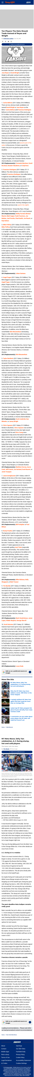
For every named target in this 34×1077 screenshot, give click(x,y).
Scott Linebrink (21, 419)
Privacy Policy (20, 1054)
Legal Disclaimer (6, 1060)
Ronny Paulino (7, 531)
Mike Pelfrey (7, 224)
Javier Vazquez (6, 472)
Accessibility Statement (23, 1060)
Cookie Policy (20, 1057)
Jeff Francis (9, 469)
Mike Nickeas (20, 579)
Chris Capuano (7, 425)
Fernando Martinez (22, 163)
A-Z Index (4, 1063)
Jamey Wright (13, 421)
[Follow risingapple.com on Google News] (30, 672)
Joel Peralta (11, 218)
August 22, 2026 (22, 820)
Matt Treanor (14, 582)
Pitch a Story (5, 1054)
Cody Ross (25, 165)
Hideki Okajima (11, 620)
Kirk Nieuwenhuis (15, 331)
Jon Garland (18, 469)
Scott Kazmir (26, 469)
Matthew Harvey (21, 467)
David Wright (15, 73)
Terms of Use (5, 1057)
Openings (19, 1046)
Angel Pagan (7, 277)
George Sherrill (21, 620)
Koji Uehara (5, 221)
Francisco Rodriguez (24, 110)
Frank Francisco (20, 216)
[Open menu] (2, 2)
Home (3, 727)
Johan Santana (20, 273)
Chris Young (19, 432)
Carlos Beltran (7, 102)
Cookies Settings (21, 1063)
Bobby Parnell (20, 213)
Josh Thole (18, 547)
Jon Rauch (27, 218)
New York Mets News (11, 1034)
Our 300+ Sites (20, 1049)
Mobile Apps (5, 1051)
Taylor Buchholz (8, 358)
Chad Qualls (19, 218)
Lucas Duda (19, 666)
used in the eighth (23, 205)
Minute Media (9, 1067)
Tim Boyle (6, 749)
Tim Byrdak (6, 586)
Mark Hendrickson (22, 618)
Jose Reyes (5, 73)
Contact (3, 1049)
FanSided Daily (20, 1051)
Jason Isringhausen (9, 475)
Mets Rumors (9, 727)
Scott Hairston (8, 624)
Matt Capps (10, 216)
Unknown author (8, 38)
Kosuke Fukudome (14, 165)
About (3, 1046)
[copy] (11, 41)
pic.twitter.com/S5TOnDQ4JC (11, 818)
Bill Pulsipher (20, 524)
